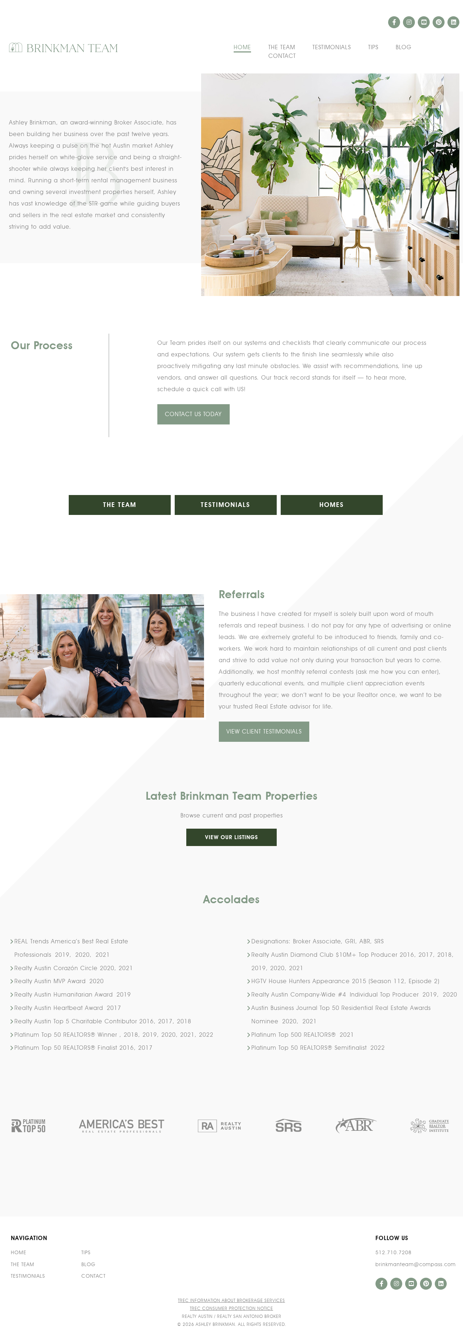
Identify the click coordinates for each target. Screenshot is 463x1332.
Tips (373, 48)
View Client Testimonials (264, 731)
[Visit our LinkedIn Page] (453, 22)
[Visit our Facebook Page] (394, 22)
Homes (331, 505)
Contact (282, 56)
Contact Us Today (193, 414)
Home (242, 48)
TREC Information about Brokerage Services (231, 1300)
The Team (281, 48)
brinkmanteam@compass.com (415, 1264)
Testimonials (332, 48)
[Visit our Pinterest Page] (439, 22)
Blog (404, 48)
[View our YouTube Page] (424, 22)
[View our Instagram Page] (409, 22)
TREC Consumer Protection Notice (231, 1308)
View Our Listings (231, 837)
